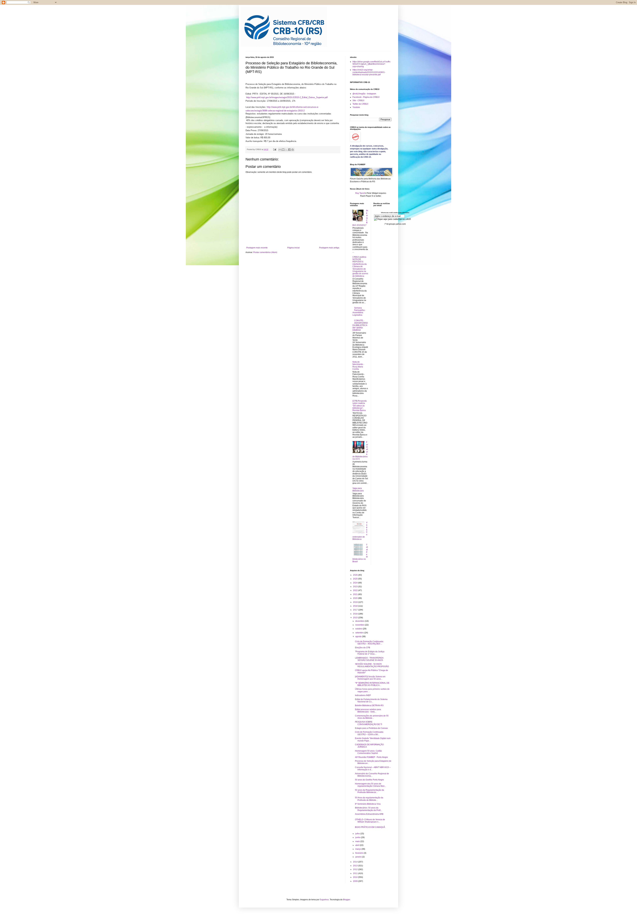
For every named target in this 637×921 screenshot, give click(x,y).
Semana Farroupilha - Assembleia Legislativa (359, 311)
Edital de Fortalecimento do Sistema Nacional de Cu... (371, 700)
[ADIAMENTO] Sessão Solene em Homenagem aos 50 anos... (370, 677)
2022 (355, 590)
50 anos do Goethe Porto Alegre (369, 780)
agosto (358, 636)
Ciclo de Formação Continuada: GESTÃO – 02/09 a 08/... (369, 733)
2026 (355, 575)
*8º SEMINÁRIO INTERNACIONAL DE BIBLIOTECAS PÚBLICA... (372, 684)
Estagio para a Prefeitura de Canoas (371, 728)
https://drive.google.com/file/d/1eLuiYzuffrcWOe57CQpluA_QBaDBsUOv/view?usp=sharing (371, 64)
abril (357, 845)
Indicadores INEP (363, 695)
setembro (359, 633)
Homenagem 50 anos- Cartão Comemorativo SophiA (368, 752)
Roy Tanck (360, 193)
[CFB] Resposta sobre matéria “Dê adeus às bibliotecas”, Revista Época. (360, 406)
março (358, 849)
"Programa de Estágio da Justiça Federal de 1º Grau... (369, 652)
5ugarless (324, 899)
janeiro (358, 857)
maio (357, 841)
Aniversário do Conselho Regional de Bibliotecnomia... (372, 774)
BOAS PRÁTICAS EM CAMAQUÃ (370, 827)
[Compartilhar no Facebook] (289, 149)
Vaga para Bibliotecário (358, 489)
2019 (355, 602)
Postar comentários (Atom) (265, 252)
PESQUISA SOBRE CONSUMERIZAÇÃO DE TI (368, 723)
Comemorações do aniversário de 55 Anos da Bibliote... (372, 717)
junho (358, 837)
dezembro (360, 621)
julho (357, 833)
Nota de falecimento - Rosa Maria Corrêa (358, 365)
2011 (355, 873)
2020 (355, 598)
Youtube (356, 107)
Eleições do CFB (362, 647)
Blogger (346, 899)
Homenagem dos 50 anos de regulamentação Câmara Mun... (370, 785)
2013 (355, 865)
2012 (355, 869)
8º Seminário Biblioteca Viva (368, 804)
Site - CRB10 (358, 100)
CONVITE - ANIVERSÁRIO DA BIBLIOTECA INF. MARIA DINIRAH (360, 325)
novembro (360, 625)
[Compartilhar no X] (286, 149)
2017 (355, 610)
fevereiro (359, 853)
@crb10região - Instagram (364, 94)
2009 (355, 881)
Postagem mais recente (257, 248)
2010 (355, 877)
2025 (355, 579)
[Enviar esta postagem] (274, 149)
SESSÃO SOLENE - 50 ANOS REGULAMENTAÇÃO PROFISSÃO (372, 665)
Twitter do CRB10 (360, 104)
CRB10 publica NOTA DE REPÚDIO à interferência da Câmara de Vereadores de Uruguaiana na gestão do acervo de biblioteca (360, 266)
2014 (355, 862)
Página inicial (293, 248)
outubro (359, 629)
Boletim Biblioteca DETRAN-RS (369, 705)
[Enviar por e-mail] (280, 149)
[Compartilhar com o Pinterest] (292, 149)
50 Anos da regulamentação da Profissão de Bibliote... (369, 798)
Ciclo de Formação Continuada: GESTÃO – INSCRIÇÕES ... (369, 642)
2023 (355, 586)
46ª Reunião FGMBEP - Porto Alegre (371, 757)
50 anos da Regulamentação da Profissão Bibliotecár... (369, 791)
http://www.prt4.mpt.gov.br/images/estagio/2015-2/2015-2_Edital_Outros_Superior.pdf (287, 97)
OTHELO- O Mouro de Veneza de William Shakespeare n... (370, 820)
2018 (355, 606)
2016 (355, 614)
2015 (355, 617)
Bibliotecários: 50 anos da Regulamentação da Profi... (368, 809)
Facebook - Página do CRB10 (366, 97)
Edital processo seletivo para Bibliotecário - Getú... (368, 710)
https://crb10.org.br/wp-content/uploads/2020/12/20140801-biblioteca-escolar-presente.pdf (369, 72)
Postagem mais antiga (329, 248)
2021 (355, 594)
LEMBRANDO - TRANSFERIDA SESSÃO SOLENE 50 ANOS (369, 659)
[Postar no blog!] (283, 149)
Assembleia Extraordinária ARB (369, 814)
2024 (355, 583)
